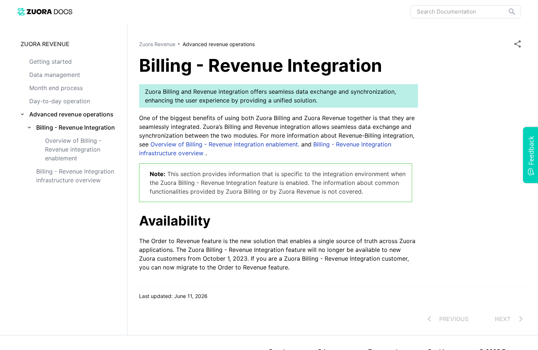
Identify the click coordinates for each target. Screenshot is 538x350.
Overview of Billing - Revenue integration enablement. (224, 144)
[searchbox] (506, 11)
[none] (517, 44)
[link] (45, 11)
